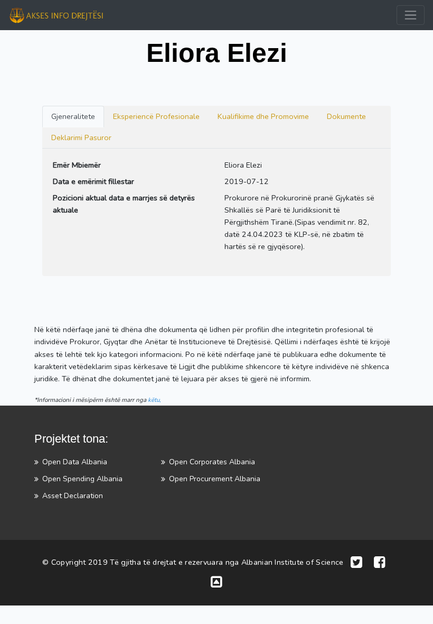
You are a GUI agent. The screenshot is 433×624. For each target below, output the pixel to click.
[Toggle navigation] (411, 15)
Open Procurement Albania (214, 479)
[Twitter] (356, 563)
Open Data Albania (74, 462)
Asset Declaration (72, 496)
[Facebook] (379, 563)
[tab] (73, 116)
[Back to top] (216, 582)
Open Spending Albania (82, 479)
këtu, (154, 400)
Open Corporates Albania (212, 462)
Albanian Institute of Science (292, 562)
